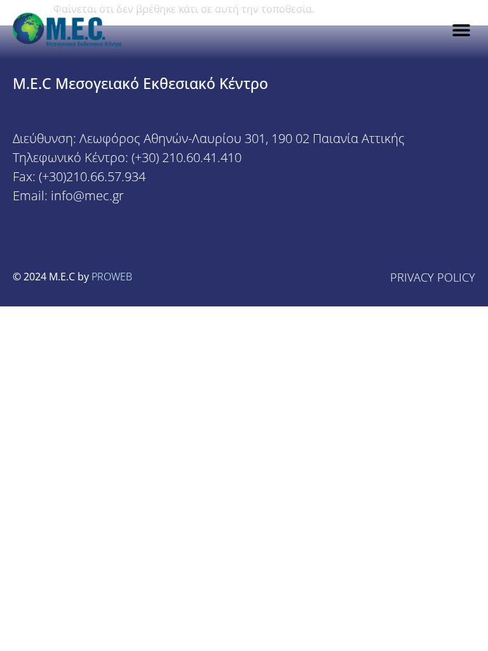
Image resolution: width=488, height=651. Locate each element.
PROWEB (112, 277)
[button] (461, 30)
